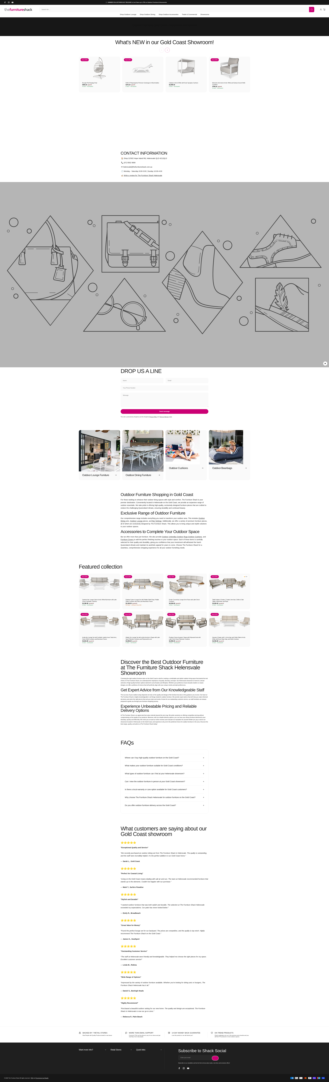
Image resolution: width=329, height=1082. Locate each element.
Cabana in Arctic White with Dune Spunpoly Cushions (183, 83)
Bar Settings (157, 521)
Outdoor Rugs (182, 537)
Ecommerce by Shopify (42, 1078)
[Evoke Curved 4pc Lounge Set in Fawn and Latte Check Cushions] (186, 585)
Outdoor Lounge (136, 521)
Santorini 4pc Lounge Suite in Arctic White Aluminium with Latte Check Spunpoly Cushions (99, 600)
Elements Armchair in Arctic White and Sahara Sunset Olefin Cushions (228, 83)
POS (32, 1078)
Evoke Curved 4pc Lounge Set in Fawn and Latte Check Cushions (184, 600)
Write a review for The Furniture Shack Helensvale (143, 175)
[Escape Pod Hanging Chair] (99, 68)
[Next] (167, 50)
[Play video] (164, 274)
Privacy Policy (153, 416)
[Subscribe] (215, 1058)
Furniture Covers (127, 539)
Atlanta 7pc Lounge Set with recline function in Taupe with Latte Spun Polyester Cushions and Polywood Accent (143, 638)
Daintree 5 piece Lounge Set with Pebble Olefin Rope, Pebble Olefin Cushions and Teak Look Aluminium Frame (142, 600)
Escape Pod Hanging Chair (89, 83)
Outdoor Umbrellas (169, 537)
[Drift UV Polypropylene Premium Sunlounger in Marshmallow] (142, 68)
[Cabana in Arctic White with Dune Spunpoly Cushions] (186, 68)
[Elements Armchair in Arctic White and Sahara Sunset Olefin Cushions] (229, 68)
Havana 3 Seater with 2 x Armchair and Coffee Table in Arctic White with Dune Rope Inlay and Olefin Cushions (228, 638)
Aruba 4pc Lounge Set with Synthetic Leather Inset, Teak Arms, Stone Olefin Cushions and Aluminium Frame (99, 638)
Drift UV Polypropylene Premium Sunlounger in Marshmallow (142, 83)
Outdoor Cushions (195, 537)
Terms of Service (164, 416)
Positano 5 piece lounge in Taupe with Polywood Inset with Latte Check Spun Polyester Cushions (184, 638)
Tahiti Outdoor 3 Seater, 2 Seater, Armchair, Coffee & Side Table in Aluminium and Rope (228, 600)
